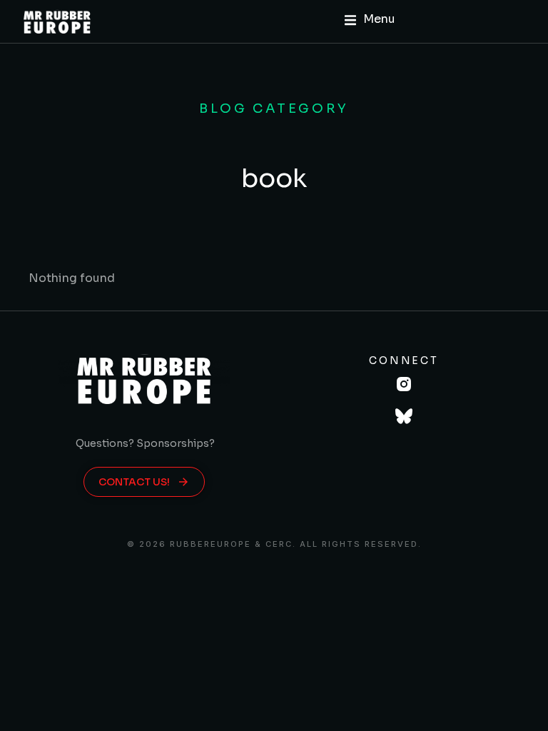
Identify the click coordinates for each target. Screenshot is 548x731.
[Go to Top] (519, 702)
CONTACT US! (134, 481)
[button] (370, 19)
